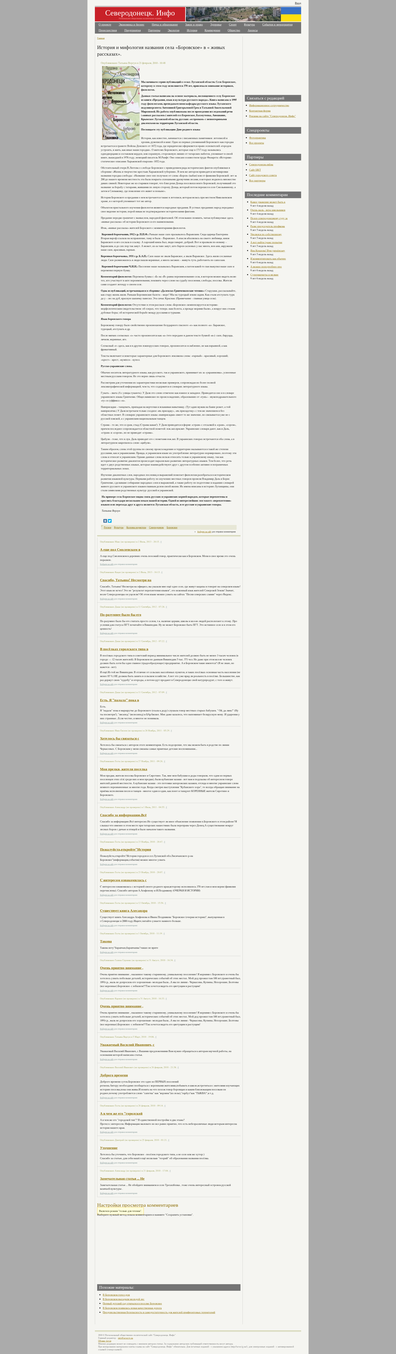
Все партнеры (257, 180)
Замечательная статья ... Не (122, 1178)
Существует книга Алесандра (123, 910)
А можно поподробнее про (266, 266)
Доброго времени (114, 1075)
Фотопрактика (257, 137)
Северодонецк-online (261, 164)
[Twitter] (110, 521)
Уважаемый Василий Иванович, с (127, 1044)
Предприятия (132, 30)
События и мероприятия (277, 24)
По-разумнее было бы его (120, 614)
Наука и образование (165, 24)
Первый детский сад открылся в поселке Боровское (132, 1303)
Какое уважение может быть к (267, 202)
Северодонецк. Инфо (140, 12)
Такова (106, 941)
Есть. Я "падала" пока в (119, 700)
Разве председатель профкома (267, 226)
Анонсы (253, 30)
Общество (234, 30)
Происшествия (108, 30)
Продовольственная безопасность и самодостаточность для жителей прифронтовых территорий (159, 1312)
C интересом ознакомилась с (123, 880)
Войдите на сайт (204, 531)
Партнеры (154, 30)
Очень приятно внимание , (121, 967)
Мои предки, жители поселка (123, 769)
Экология (173, 30)
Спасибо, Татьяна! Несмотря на (125, 579)
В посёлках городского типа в (124, 648)
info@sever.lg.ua (125, 1337)
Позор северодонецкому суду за (269, 218)
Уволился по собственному (266, 234)
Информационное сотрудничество (269, 105)
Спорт (233, 24)
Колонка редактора (136, 527)
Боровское (172, 527)
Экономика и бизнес (131, 24)
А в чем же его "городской (121, 1113)
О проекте (105, 24)
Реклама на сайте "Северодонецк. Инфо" (272, 116)
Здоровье (216, 24)
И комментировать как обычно (268, 258)
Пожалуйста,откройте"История (125, 849)
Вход (298, 3)
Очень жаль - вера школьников (267, 210)
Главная (101, 38)
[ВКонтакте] (105, 521)
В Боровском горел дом (116, 1295)
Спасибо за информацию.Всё (123, 814)
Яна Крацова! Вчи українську (267, 250)
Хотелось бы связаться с (119, 738)
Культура (249, 24)
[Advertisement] (133, 1249)
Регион (107, 527)
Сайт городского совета (263, 175)
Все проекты (256, 143)
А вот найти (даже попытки (266, 242)
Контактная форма (260, 110)
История (192, 30)
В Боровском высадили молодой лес (123, 1299)
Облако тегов (104, 1340)
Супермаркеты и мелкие (264, 274)
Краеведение (212, 30)
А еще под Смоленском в (120, 549)
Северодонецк (156, 527)
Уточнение (109, 1147)
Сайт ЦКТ (255, 170)
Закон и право (194, 24)
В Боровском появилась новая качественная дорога (132, 1308)
